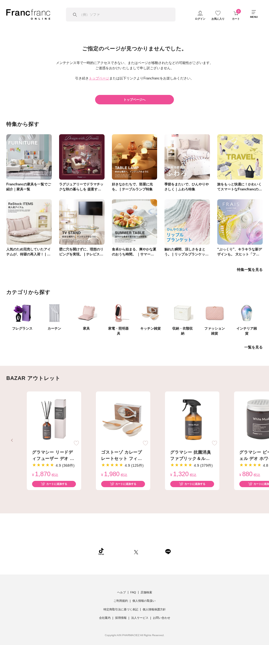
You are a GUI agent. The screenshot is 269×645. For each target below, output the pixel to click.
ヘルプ (121, 592)
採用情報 (121, 617)
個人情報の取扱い (144, 600)
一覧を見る (253, 347)
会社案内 (105, 617)
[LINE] (168, 551)
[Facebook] (151, 551)
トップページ (99, 78)
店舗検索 (146, 592)
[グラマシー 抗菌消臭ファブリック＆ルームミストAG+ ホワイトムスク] (192, 420)
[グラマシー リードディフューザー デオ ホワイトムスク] (54, 420)
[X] (136, 551)
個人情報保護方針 (154, 609)
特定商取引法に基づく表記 (121, 609)
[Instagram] (119, 551)
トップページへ (134, 99)
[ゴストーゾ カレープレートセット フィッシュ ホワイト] (123, 420)
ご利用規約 (120, 600)
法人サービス (139, 617)
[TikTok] (101, 551)
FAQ (133, 592)
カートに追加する (56, 483)
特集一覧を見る (250, 269)
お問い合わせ (161, 617)
